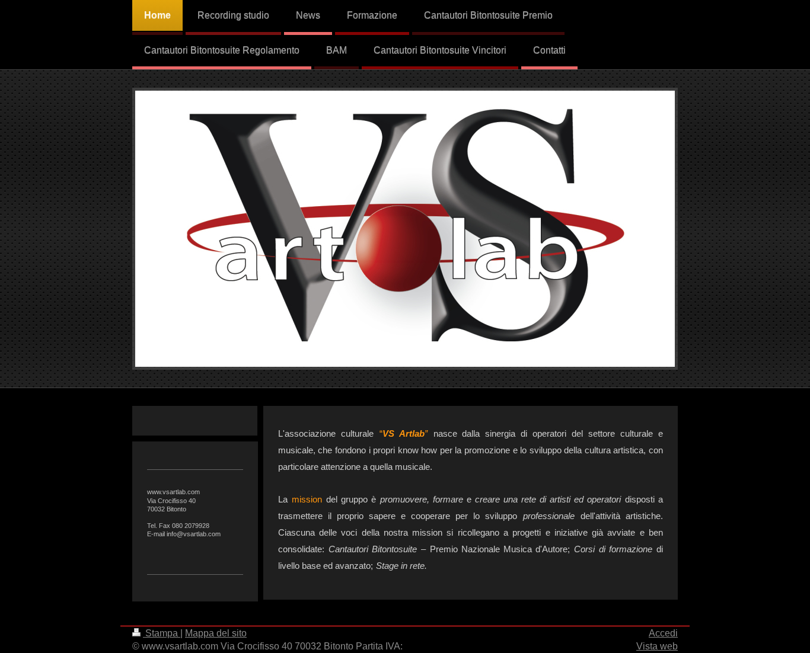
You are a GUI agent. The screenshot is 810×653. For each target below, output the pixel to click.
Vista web (657, 646)
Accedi (663, 633)
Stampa (161, 633)
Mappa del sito (216, 633)
